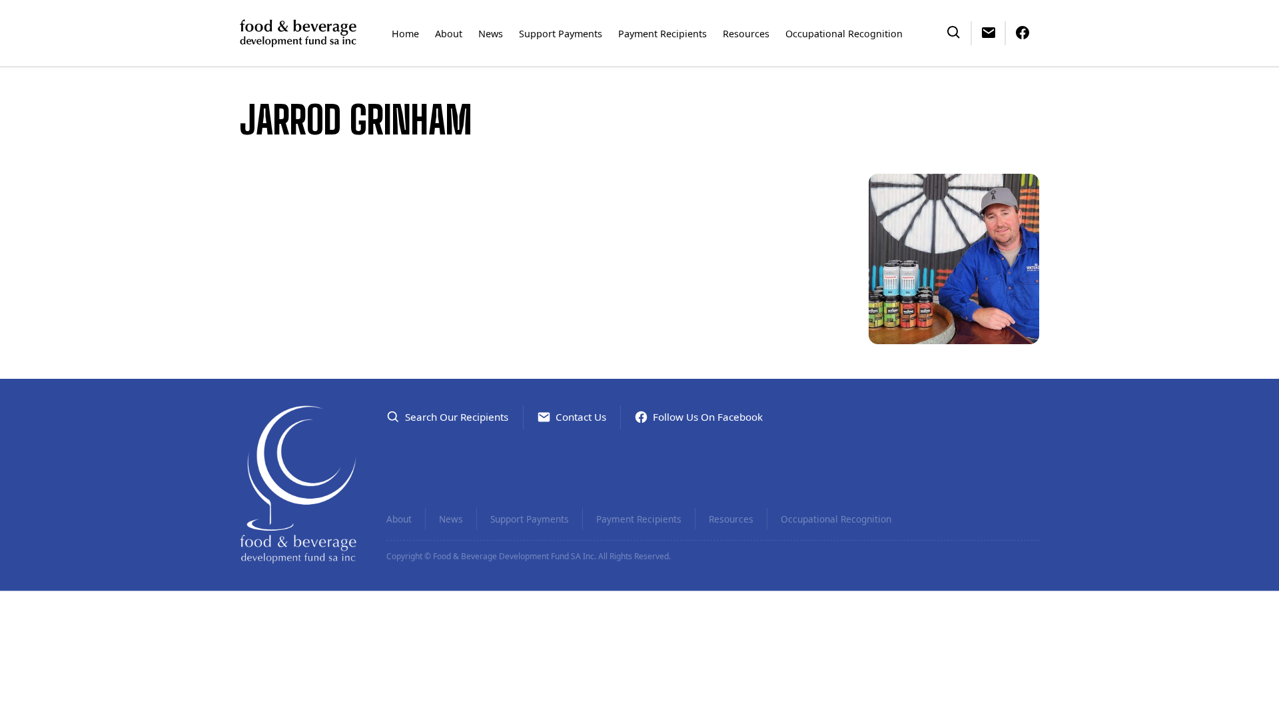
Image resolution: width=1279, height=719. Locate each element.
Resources (746, 33)
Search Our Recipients (456, 416)
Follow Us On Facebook (708, 416)
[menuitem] (405, 33)
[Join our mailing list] (988, 31)
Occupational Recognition (844, 33)
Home (405, 33)
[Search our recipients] (954, 31)
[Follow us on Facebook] (1022, 31)
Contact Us (581, 416)
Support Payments (560, 33)
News (490, 33)
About (448, 33)
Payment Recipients (662, 33)
